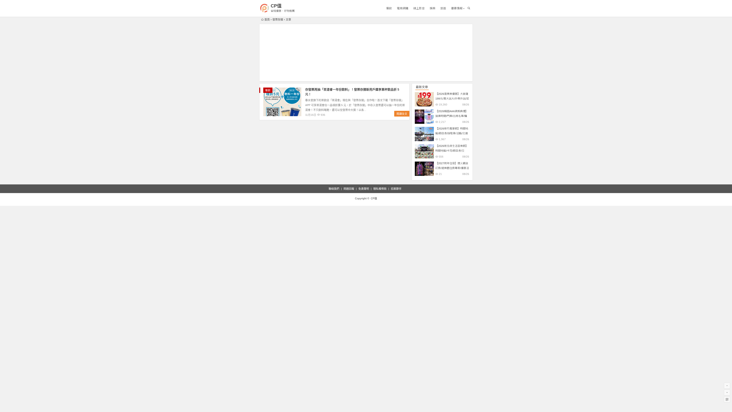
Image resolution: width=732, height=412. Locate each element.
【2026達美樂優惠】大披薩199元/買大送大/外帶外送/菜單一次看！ (452, 98)
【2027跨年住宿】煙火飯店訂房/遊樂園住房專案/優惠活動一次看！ (452, 168)
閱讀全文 (401, 113)
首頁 (267, 19)
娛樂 (432, 8)
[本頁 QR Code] (727, 399)
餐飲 (389, 8)
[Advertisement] (366, 52)
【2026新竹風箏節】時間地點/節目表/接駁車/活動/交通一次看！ (451, 133)
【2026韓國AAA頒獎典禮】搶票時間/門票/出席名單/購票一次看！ (451, 116)
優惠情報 (456, 8)
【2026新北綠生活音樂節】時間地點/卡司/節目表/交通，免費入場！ (451, 150)
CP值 (276, 5)
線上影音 (419, 8)
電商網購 (402, 8)
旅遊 (443, 8)
